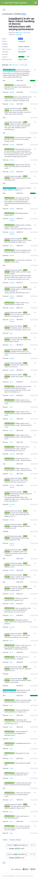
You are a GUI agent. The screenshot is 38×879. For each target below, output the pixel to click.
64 (10, 65)
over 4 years (23, 32)
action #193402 (9, 753)
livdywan (12, 282)
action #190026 (9, 423)
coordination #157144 (9, 188)
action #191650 (9, 720)
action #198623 (9, 793)
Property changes (15, 840)
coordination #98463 (9, 70)
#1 (34, 845)
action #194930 (9, 598)
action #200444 (9, 657)
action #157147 (9, 198)
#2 (34, 854)
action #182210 (9, 213)
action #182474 (9, 225)
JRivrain (12, 454)
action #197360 (9, 783)
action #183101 (9, 250)
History (5, 840)
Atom (26, 869)
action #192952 (9, 731)
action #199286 (9, 816)
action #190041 (9, 468)
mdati (11, 739)
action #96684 (9, 97)
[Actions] (35, 70)
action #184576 (9, 260)
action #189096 (9, 386)
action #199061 (9, 608)
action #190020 (9, 400)
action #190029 (9, 435)
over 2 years (21, 845)
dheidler (12, 92)
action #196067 (9, 763)
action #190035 (9, 458)
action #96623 (9, 85)
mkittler (12, 104)
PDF (33, 869)
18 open (15, 65)
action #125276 (9, 137)
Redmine (11, 876)
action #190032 (9, 447)
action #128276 (9, 164)
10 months (21, 854)
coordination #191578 (9, 690)
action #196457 (9, 773)
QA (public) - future (24, 49)
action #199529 (9, 620)
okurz (17, 32)
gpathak (12, 308)
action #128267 (9, 149)
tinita (11, 715)
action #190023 (9, 411)
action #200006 (9, 645)
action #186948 (9, 302)
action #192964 (9, 743)
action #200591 (9, 826)
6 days (16, 34)
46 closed (23, 65)
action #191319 (9, 710)
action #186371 (9, 700)
